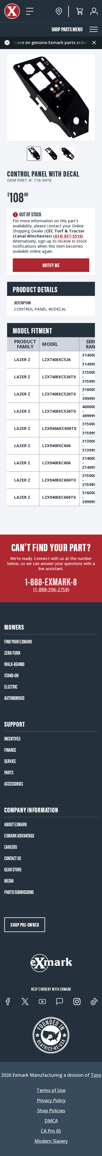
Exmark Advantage (19, 835)
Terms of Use (51, 1090)
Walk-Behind (14, 664)
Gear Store (13, 869)
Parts (8, 772)
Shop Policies (51, 1110)
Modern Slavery (51, 1141)
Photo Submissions (19, 892)
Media (9, 881)
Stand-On (11, 675)
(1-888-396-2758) (51, 589)
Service (10, 761)
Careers (10, 847)
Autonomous (14, 698)
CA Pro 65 (51, 1131)
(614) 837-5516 (67, 236)
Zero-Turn (12, 653)
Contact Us (12, 858)
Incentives (12, 738)
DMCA (51, 1120)
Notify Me (51, 265)
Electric (10, 686)
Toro (96, 1075)
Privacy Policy (51, 1100)
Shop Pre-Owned (24, 924)
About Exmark (15, 824)
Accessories (13, 783)
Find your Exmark (18, 641)
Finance (10, 750)
